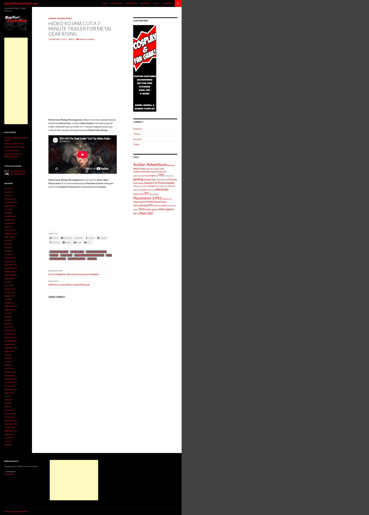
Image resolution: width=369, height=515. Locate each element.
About (156, 3)
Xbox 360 (92, 259)
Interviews (145, 3)
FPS (161, 175)
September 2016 (10, 233)
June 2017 (8, 227)
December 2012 (10, 337)
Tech (141, 209)
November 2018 (10, 202)
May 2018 (8, 213)
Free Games (168, 176)
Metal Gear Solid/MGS (167, 186)
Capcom (149, 168)
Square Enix (171, 206)
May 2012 (8, 362)
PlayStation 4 (166, 199)
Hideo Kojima (77, 252)
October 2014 (9, 292)
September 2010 (10, 431)
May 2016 (8, 247)
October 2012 (9, 344)
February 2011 (10, 413)
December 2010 (10, 420)
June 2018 (8, 209)
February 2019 (10, 199)
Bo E (73, 39)
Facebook (137, 128)
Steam (135, 209)
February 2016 (10, 258)
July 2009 (8, 445)
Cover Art (161, 171)
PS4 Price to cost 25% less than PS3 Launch (69, 283)
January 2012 (9, 375)
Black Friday (139, 168)
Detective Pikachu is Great (14, 147)
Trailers (61, 18)
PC (147, 193)
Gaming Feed (131, 3)
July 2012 (8, 355)
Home (104, 3)
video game (151, 209)
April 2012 (8, 365)
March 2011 (9, 410)
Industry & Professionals (159, 182)
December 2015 (10, 265)
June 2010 (8, 438)
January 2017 (9, 230)
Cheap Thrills (158, 169)
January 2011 (9, 417)
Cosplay (152, 171)
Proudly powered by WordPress (16, 511)
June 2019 (8, 188)
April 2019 (8, 195)
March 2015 (9, 285)
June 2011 (8, 400)
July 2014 (8, 299)
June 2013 (8, 317)
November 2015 (10, 268)
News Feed (151, 190)
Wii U (136, 213)
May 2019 (8, 192)
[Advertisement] (16, 81)
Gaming (52, 18)
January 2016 (9, 261)
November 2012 (10, 341)
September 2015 (10, 275)
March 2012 (9, 368)
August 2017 (9, 223)
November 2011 (10, 382)
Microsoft (136, 190)
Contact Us (168, 3)
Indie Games (138, 183)
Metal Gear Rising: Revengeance (89, 255)
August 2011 (9, 393)
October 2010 (9, 427)
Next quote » (9, 474)
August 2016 (9, 237)
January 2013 (9, 334)
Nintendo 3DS (138, 194)
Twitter (136, 134)
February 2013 (10, 330)
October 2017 (9, 220)
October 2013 (9, 303)
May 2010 (8, 441)
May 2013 (8, 320)
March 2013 (9, 327)
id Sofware (172, 179)
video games (166, 209)
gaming (138, 179)
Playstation (153, 194)
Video (69, 18)
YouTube (137, 139)
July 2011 (8, 396)
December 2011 (10, 379)
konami (54, 255)
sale (155, 205)
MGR (109, 255)
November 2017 (10, 216)
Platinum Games (58, 259)
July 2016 (8, 240)
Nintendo (162, 189)
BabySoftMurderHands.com (21, 3)
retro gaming (140, 205)
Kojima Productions (96, 252)
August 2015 (9, 278)
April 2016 (8, 251)
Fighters (154, 175)
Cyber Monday (138, 176)
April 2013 (8, 323)
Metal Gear (66, 255)
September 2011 (10, 389)
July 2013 (8, 313)
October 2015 (9, 272)
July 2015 (8, 282)
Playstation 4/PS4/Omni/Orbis (149, 201)
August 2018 (9, 206)
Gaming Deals (116, 3)
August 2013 (9, 310)
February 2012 (10, 372)
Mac (157, 186)
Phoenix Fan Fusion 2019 (14, 143)
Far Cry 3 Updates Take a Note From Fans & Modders (73, 272)
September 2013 (10, 306)
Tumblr (136, 144)
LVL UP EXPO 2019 (11, 150)
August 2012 (9, 351)
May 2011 (8, 403)
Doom (147, 175)
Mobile (143, 190)
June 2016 (8, 244)
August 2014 (9, 296)
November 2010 (10, 424)
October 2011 (9, 386)
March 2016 (9, 254)
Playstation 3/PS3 (76, 259)
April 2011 (8, 407)
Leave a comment (87, 39)
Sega (159, 206)
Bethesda (170, 165)
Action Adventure (59, 252)
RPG (151, 205)
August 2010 (9, 434)
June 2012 (8, 358)
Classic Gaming (141, 171)
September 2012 (10, 348)
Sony (164, 205)
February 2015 (10, 289)
